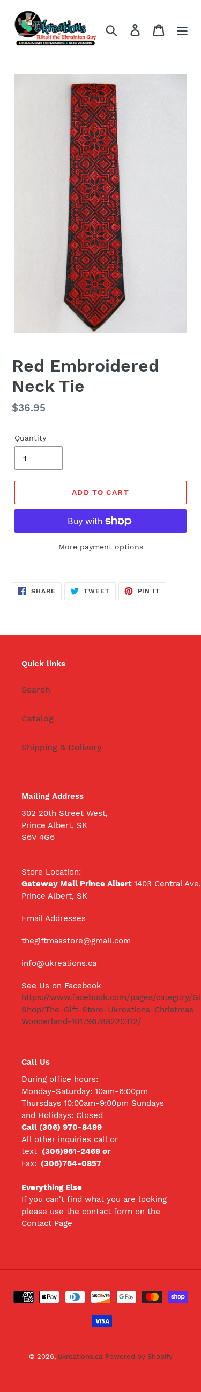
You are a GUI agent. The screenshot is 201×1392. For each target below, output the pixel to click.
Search (35, 690)
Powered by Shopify (139, 1356)
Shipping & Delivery (61, 747)
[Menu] (182, 30)
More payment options (100, 546)
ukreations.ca (80, 1356)
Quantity (30, 438)
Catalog (37, 718)
